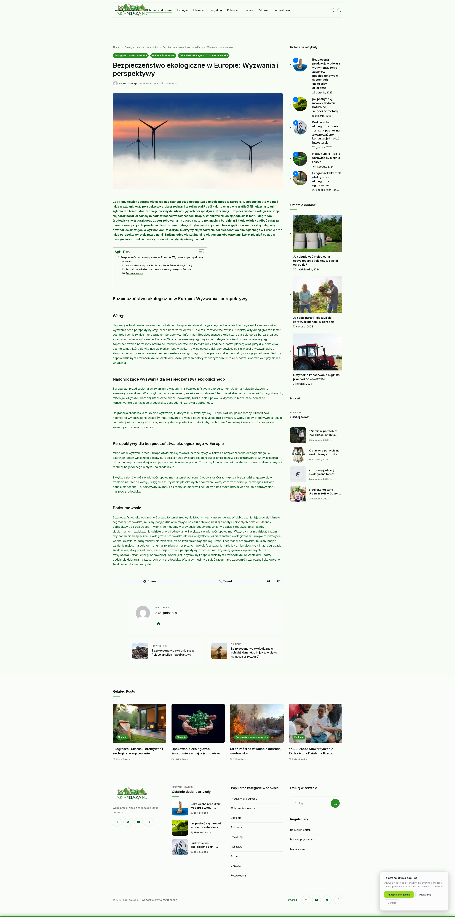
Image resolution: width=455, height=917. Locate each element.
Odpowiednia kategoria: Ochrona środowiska (204, 55)
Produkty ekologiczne (244, 798)
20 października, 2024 (306, 269)
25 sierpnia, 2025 (322, 92)
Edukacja (236, 827)
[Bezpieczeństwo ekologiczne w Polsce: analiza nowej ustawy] (140, 650)
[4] (300, 158)
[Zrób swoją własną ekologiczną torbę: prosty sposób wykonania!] (298, 474)
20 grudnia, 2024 (322, 147)
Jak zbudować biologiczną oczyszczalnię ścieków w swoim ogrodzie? (315, 260)
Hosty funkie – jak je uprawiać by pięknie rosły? (326, 157)
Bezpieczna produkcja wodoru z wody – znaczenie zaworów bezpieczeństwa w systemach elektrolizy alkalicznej (206, 806)
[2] (300, 103)
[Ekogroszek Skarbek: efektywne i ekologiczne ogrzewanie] (139, 723)
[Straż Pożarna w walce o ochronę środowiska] (257, 723)
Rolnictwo (236, 846)
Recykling (237, 836)
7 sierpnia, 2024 (302, 383)
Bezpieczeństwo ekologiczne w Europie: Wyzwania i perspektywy (162, 257)
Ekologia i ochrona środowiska (141, 47)
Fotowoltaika (238, 875)
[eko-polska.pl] (116, 83)
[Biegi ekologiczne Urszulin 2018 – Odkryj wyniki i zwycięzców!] (298, 494)
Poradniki (295, 398)
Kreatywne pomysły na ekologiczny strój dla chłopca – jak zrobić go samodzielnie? (324, 452)
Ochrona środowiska (163, 55)
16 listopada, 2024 (323, 166)
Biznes (235, 856)
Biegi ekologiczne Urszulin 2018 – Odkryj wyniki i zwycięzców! (323, 491)
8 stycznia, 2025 (321, 115)
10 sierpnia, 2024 (303, 326)
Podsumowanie (134, 273)
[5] (300, 177)
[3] (300, 127)
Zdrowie (236, 865)
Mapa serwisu (298, 849)
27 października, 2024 (325, 189)
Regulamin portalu (300, 829)
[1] (300, 64)
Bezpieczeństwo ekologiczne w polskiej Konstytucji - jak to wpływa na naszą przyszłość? (254, 652)
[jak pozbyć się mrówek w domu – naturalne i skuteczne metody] (180, 828)
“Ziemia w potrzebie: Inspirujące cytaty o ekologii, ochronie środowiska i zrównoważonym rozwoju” (323, 433)
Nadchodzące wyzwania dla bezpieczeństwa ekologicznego (159, 265)
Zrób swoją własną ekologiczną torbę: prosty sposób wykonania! (321, 472)
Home (116, 47)
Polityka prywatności (302, 839)
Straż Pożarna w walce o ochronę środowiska (255, 751)
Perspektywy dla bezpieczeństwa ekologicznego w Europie (158, 269)
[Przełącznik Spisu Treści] (200, 252)
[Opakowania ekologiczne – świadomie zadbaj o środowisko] (198, 723)
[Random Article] (332, 10)
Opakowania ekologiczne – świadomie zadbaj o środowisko (196, 751)
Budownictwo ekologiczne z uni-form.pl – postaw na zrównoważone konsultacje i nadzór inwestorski (204, 845)
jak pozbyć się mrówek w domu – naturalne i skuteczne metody (206, 825)
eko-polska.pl (129, 83)
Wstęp (128, 261)
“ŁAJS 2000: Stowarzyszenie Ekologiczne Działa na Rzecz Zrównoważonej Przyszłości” (311, 751)
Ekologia (122, 737)
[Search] (339, 10)
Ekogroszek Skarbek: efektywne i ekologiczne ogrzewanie (138, 751)
